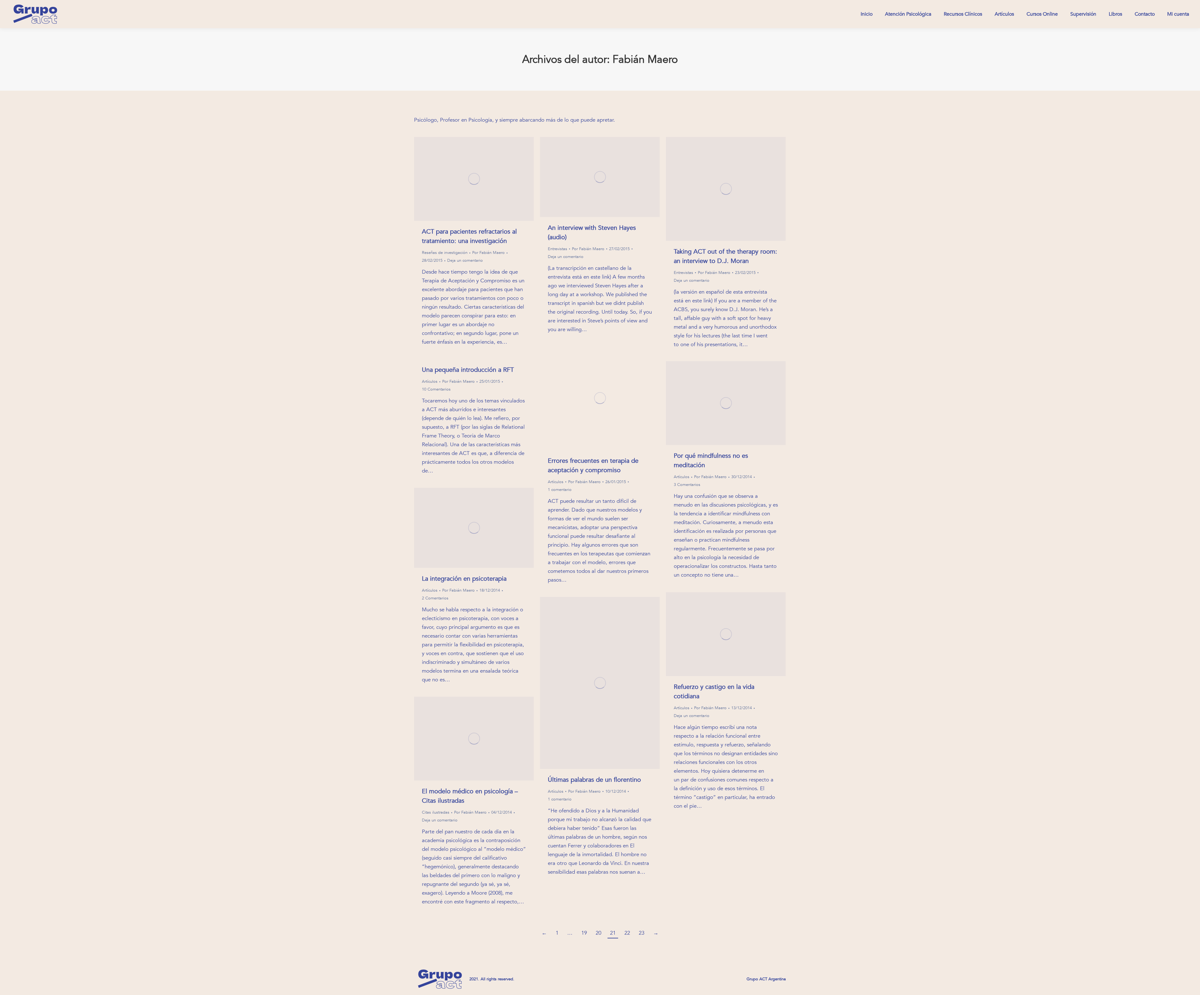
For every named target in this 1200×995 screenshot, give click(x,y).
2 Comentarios (435, 598)
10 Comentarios (436, 389)
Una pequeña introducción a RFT (468, 370)
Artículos (555, 482)
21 (613, 933)
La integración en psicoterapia (464, 578)
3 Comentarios (687, 484)
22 (627, 933)
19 (584, 933)
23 (641, 933)
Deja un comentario (465, 260)
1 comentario (560, 489)
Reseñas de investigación (445, 252)
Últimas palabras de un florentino (594, 779)
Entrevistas (557, 249)
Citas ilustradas (435, 812)
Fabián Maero (645, 59)
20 (598, 933)
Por (488, 252)
